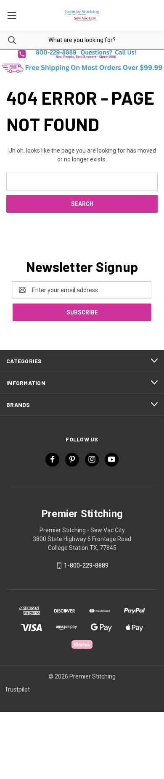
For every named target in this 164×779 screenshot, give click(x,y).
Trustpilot (17, 689)
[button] (82, 54)
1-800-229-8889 (86, 565)
